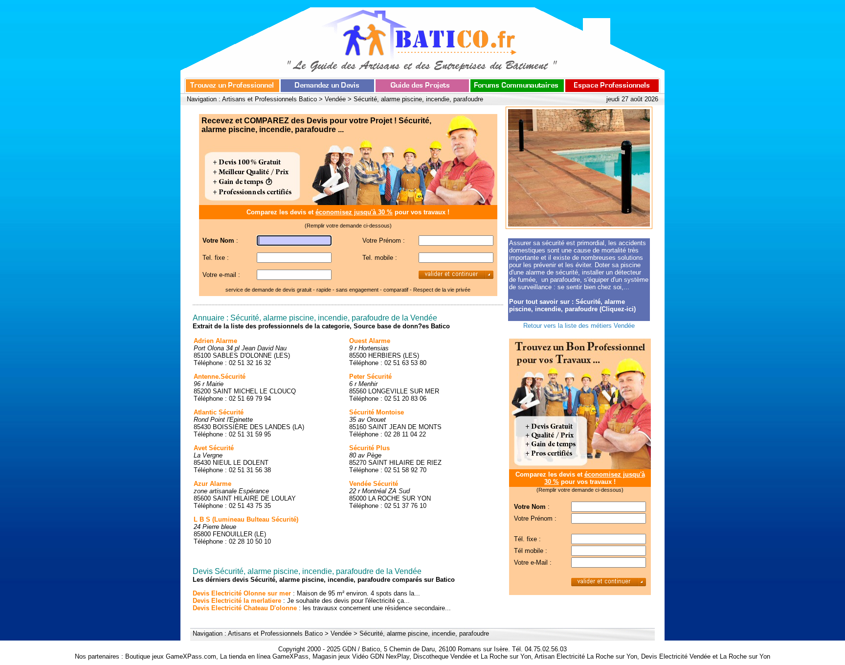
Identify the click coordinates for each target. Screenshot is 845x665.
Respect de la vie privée (441, 290)
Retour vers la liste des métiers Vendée (579, 325)
